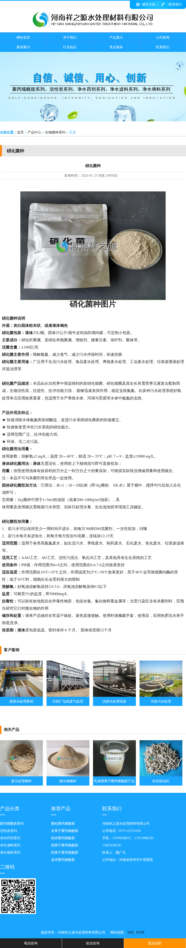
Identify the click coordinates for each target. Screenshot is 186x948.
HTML (140, 932)
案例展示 (23, 47)
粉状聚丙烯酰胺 (63, 838)
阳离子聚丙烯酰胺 (64, 852)
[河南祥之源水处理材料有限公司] (93, 26)
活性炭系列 (8, 830)
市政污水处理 (161, 701)
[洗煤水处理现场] (114, 695)
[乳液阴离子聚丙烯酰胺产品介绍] (114, 775)
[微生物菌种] (67, 775)
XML (131, 932)
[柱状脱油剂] (161, 775)
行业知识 (70, 47)
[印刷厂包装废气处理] (67, 695)
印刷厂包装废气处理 (68, 701)
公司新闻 (163, 37)
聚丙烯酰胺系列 (12, 823)
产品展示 (116, 37)
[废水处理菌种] (21, 775)
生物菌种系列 (55, 132)
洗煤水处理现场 (114, 701)
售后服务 (116, 47)
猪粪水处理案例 (21, 701)
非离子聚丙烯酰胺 (64, 830)
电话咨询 (31, 943)
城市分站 (148, 4)
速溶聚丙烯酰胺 (63, 859)
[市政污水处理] (161, 695)
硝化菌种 (85, 303)
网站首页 (23, 37)
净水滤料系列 (10, 845)
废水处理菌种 (21, 781)
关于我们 (70, 37)
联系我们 (175, 4)
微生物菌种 (67, 781)
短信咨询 (93, 943)
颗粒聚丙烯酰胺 (63, 823)
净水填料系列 (10, 852)
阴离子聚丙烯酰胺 (64, 845)
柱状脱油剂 (160, 781)
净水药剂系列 (10, 838)
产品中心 (34, 132)
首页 (20, 132)
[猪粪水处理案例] (21, 695)
